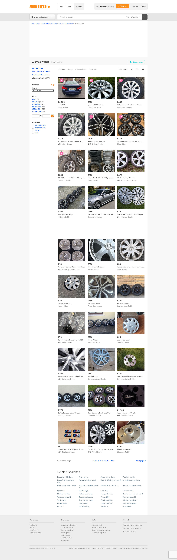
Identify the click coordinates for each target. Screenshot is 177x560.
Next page (140, 461)
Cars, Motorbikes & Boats (41, 72)
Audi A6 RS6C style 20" (96, 141)
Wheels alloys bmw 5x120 (110, 485)
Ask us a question (67, 528)
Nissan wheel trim (65, 303)
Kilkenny (99, 217)
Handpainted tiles (107, 494)
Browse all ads (85, 549)
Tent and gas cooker (86, 500)
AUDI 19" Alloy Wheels (125, 178)
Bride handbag (84, 506)
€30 (119, 264)
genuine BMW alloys (95, 105)
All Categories (37, 68)
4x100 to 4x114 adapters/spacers (130, 376)
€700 (90, 337)
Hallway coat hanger (86, 494)
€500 (90, 175)
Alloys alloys (83, 477)
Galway (68, 416)
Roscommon (97, 306)
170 (112, 461)
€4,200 (61, 102)
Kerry (134, 180)
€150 (119, 373)
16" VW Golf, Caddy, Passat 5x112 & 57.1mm (75, 141)
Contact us (144, 549)
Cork (99, 107)
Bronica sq (104, 506)
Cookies (114, 549)
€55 (89, 373)
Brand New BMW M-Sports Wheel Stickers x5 (75, 449)
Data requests (65, 540)
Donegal (129, 107)
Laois (73, 452)
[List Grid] (138, 69)
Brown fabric (127, 506)
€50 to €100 (36, 104)
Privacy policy (65, 533)
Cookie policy (65, 535)
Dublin (68, 180)
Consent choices (66, 538)
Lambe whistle (62, 503)
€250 (90, 211)
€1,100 (120, 410)
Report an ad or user (99, 528)
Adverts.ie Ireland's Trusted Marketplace (42, 6)
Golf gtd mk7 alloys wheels (132, 485)
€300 (90, 102)
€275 (60, 138)
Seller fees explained (99, 533)
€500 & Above (37, 111)
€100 (60, 211)
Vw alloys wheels (129, 477)
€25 (119, 337)
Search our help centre (68, 525)
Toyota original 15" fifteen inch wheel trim (132, 267)
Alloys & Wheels (123, 303)
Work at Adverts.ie (36, 533)
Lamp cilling (83, 503)
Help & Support (74, 549)
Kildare (65, 107)
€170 (60, 410)
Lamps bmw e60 (106, 503)
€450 (119, 102)
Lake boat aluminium (130, 500)
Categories (128, 549)
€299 (90, 446)
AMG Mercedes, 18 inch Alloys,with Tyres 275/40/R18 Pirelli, (81, 178)
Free (33, 99)
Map (52, 85)
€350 (90, 264)
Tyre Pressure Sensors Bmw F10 (70, 340)
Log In (143, 6)
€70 (60, 337)
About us (136, 549)
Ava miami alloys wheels (87, 480)
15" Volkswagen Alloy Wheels (69, 413)
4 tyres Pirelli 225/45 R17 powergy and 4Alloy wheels (108, 178)
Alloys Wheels (93, 340)
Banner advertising (98, 549)
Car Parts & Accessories (40, 75)
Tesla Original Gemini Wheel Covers (71, 376)
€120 (90, 138)
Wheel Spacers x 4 (124, 449)
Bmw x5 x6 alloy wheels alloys (65, 481)
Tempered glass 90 (129, 497)
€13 (60, 264)
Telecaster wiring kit (64, 497)
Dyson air (60, 491)
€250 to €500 (36, 109)
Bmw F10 (61, 105)
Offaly (98, 416)
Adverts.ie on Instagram (133, 525)
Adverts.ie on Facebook (133, 528)
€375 (119, 138)
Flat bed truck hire (63, 494)
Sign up (135, 6)
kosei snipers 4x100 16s (126, 413)
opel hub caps (93, 376)
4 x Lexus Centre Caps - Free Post (71, 267)
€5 (59, 446)
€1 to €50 (35, 102)
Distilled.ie (33, 525)
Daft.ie (32, 528)
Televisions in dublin (86, 497)
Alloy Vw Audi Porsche (96, 267)
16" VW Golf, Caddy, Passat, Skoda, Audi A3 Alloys (107, 449)
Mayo (98, 342)
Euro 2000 (104, 491)
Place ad (123, 6)
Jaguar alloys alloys (108, 477)
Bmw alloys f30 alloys (65, 477)
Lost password (97, 525)
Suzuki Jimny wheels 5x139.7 (99, 413)
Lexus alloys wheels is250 (66, 485)
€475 (119, 175)
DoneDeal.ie (34, 530)
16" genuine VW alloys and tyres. (129, 105)
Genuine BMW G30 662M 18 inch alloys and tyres (136, 141)
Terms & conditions (67, 530)
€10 (119, 211)
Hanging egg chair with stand (133, 494)
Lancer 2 (60, 506)
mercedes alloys (94, 303)
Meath (100, 144)
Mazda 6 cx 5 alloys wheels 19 (88, 487)
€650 (60, 175)
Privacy (107, 549)
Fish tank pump (128, 491)
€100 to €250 (36, 107)
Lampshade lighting (129, 503)
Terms (121, 549)
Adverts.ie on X (130, 532)
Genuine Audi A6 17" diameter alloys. (102, 214)
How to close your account (101, 530)
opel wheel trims (123, 340)
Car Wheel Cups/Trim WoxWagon (130, 214)
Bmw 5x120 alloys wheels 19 (111, 480)
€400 (90, 410)
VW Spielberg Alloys (65, 214)
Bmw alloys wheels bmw (131, 480)
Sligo (124, 144)
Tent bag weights (107, 500)
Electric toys (83, 491)
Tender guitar (61, 500)
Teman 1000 (105, 497)
